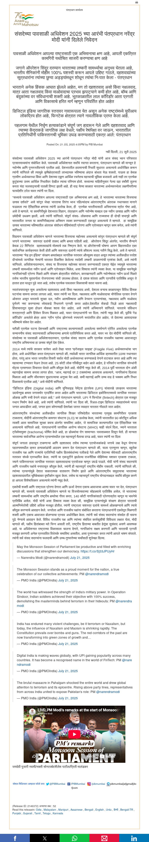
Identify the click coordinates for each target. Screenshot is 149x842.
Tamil (37, 813)
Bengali (89, 809)
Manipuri (63, 809)
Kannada (58, 813)
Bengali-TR (127, 809)
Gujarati (28, 813)
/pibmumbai (98, 783)
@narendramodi (97, 573)
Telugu (47, 813)
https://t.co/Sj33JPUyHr (97, 551)
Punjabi (17, 813)
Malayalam (50, 809)
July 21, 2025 (80, 557)
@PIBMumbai (57, 783)
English (99, 809)
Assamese (77, 809)
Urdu (109, 809)
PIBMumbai (78, 783)
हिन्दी (116, 809)
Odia (39, 809)
